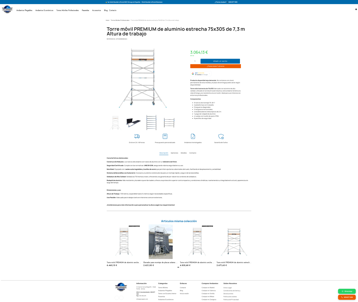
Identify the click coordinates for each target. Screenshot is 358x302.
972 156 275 (142, 296)
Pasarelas (85, 10)
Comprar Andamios (210, 283)
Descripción (164, 153)
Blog (106, 10)
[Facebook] (117, 298)
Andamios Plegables (24, 10)
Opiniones (174, 153)
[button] (349, 10)
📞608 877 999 (231, 2)
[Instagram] (121, 298)
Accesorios (96, 10)
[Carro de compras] (355, 10)
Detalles (184, 153)
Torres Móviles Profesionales (67, 10)
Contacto (112, 10)
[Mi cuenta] (352, 10)
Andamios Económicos (44, 10)
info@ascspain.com (142, 299)
